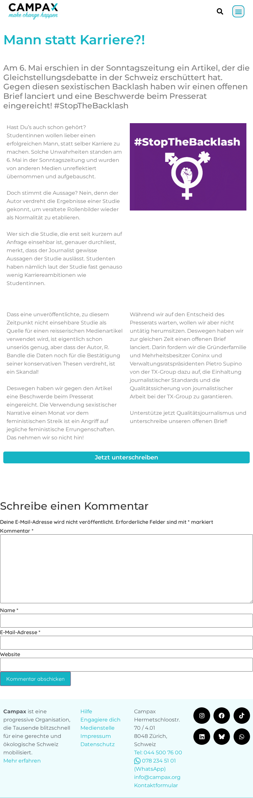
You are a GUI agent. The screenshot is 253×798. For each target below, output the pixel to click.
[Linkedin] (201, 736)
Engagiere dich (100, 720)
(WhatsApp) (150, 769)
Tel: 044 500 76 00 (158, 752)
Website (10, 654)
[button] (238, 11)
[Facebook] (221, 715)
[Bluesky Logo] (221, 736)
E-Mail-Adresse (20, 632)
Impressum (95, 736)
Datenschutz (97, 744)
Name (9, 610)
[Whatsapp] (242, 736)
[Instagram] (201, 715)
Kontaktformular (156, 785)
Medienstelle (97, 728)
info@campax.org (157, 777)
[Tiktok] (242, 715)
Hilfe (86, 711)
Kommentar (17, 530)
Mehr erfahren (22, 761)
